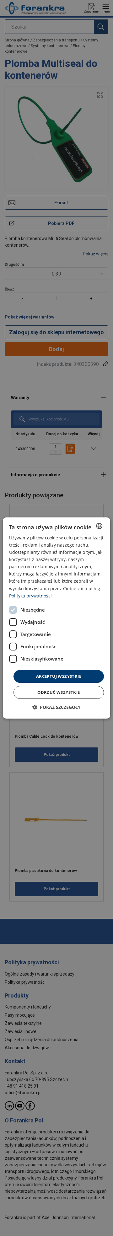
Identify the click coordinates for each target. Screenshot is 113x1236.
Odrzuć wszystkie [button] (58, 692)
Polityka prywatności (30, 596)
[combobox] (99, 526)
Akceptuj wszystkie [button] (58, 676)
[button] (56, 707)
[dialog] (56, 618)
